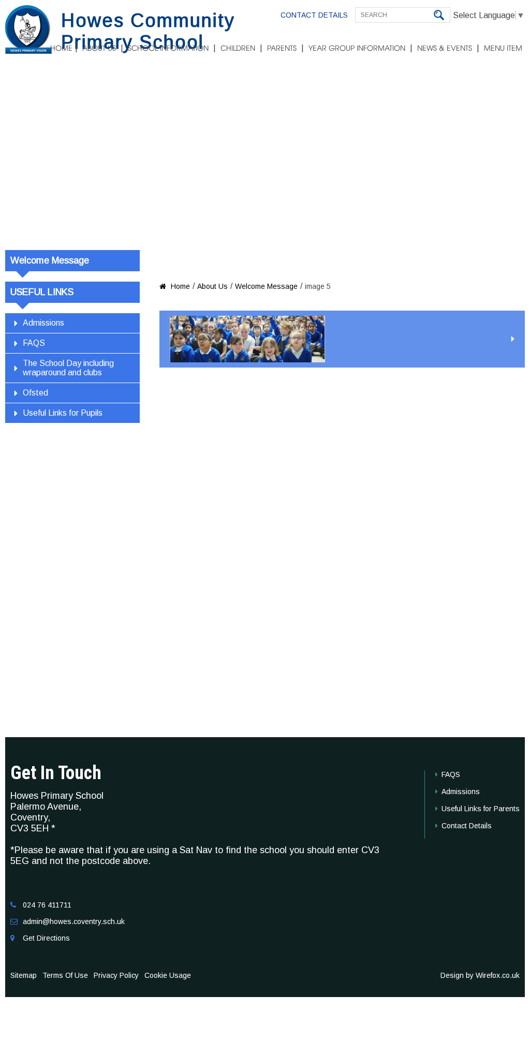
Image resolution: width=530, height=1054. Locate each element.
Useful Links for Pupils (62, 412)
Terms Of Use (65, 975)
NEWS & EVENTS (444, 48)
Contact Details (314, 15)
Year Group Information (356, 48)
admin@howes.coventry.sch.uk (74, 921)
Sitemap (23, 975)
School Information (168, 48)
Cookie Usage (167, 975)
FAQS (34, 343)
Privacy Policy (116, 975)
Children (237, 48)
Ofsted (35, 392)
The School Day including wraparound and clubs (68, 368)
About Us (99, 48)
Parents (282, 48)
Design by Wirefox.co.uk (480, 975)
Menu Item (503, 48)
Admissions (43, 322)
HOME (61, 48)
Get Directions (46, 938)
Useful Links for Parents (480, 808)
